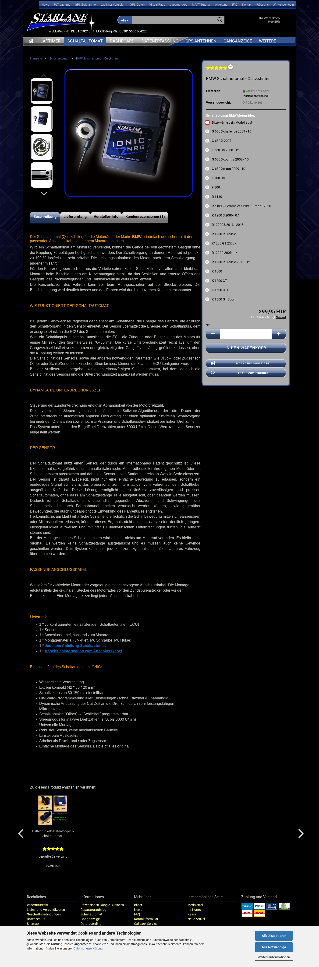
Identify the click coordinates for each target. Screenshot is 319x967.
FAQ (234, 4)
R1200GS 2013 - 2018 (228, 225)
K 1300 (217, 271)
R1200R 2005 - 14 (225, 253)
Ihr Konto (194, 909)
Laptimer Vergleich (112, 4)
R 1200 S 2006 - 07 (225, 215)
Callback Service (145, 923)
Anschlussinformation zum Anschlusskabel (83, 651)
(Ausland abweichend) (256, 96)
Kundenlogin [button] (285, 4)
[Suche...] (220, 20)
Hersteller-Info (106, 216)
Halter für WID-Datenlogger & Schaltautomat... (53, 833)
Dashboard (122, 40)
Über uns (263, 4)
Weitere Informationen (274, 957)
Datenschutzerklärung (88, 948)
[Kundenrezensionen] (216, 70)
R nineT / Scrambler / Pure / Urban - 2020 (241, 206)
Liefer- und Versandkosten (46, 909)
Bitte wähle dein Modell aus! (232, 122)
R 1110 (217, 197)
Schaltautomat (85, 40)
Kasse (192, 914)
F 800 (216, 187)
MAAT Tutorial (201, 4)
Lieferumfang (75, 216)
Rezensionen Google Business (102, 905)
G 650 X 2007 (221, 141)
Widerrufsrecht (37, 905)
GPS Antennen (200, 40)
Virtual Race (157, 4)
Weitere (267, 40)
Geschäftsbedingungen (44, 914)
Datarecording (91, 923)
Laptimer (50, 40)
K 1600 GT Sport (224, 299)
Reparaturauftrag (93, 909)
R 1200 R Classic (224, 234)
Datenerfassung (160, 40)
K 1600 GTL (220, 290)
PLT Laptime (62, 4)
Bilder (138, 905)
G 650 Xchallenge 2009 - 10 (231, 131)
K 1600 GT (219, 281)
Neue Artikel (196, 919)
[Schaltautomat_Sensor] (128, 133)
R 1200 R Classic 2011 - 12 (231, 262)
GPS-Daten (137, 4)
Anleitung (221, 4)
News (45, 4)
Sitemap (33, 923)
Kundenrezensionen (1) (145, 216)
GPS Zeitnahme (85, 4)
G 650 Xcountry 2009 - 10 (230, 159)
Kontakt (247, 4)
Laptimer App (178, 4)
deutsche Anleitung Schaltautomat (75, 646)
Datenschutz (36, 919)
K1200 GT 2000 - (224, 243)
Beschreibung (45, 216)
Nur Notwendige (274, 947)
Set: (208, 325)
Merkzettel (195, 905)
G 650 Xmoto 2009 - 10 (228, 169)
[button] (44, 194)
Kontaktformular (146, 919)
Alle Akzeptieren (274, 936)
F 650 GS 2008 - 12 (225, 150)
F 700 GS (218, 178)
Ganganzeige (237, 40)
